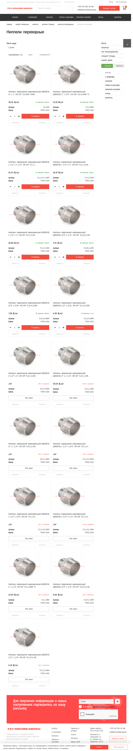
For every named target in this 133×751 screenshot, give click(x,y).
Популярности (44, 55)
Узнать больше (119, 747)
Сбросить (119, 66)
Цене (30, 55)
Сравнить (15, 123)
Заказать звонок (109, 8)
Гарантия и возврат (83, 17)
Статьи (100, 17)
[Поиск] (72, 8)
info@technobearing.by (86, 10)
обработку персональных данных (104, 706)
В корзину (35, 116)
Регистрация (121, 2)
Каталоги (49, 17)
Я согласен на (99, 706)
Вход (111, 2)
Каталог (15, 17)
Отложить (42, 123)
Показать (107, 66)
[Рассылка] (117, 701)
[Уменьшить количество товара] (10, 116)
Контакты (117, 17)
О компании (32, 17)
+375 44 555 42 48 (85, 7)
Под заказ (29, 398)
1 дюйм (11, 47)
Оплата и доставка (66, 17)
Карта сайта (75, 742)
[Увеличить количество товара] (19, 116)
